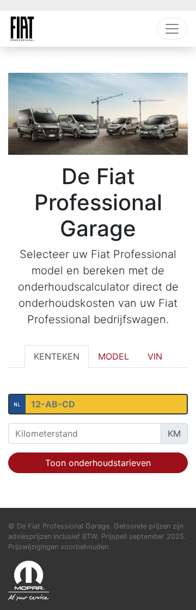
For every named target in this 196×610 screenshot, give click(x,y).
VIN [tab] (155, 356)
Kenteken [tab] (56, 356)
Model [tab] (113, 356)
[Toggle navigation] (172, 29)
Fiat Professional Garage (22, 28)
